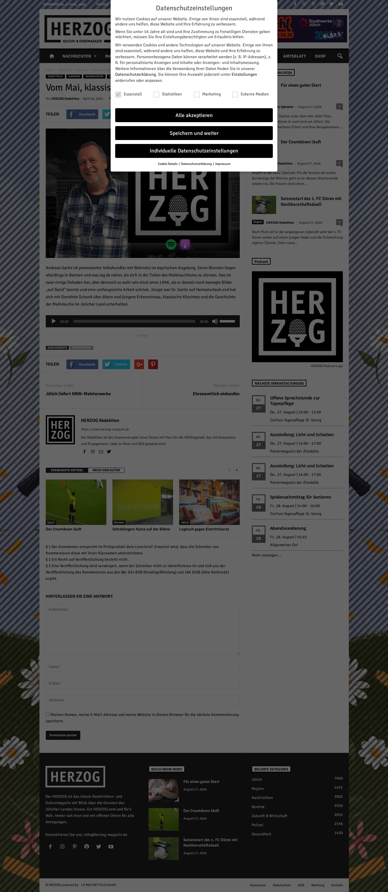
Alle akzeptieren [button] (194, 115)
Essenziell (133, 94)
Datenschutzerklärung (135, 74)
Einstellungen (244, 74)
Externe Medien (255, 94)
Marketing (211, 94)
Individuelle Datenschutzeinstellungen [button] (194, 151)
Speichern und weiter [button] (194, 133)
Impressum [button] (222, 164)
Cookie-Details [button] (168, 164)
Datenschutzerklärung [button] (196, 164)
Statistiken (172, 94)
